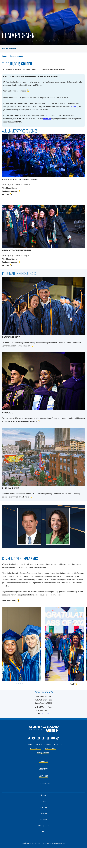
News (43, 795)
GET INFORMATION (43, 783)
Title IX (43, 831)
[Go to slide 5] (21, 683)
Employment (43, 825)
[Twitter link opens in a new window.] (28, 736)
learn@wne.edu (43, 753)
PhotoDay (74, 106)
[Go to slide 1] (12, 683)
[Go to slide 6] (23, 683)
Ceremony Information (20, 346)
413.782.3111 (50, 749)
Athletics (43, 819)
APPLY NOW (43, 769)
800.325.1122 (35, 749)
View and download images (14, 91)
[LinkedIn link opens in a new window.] (43, 736)
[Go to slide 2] (15, 683)
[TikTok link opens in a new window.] (57, 736)
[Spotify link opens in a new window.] (48, 736)
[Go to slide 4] (19, 683)
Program (5, 194)
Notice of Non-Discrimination (56, 843)
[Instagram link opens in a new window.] (38, 736)
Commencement (16, 56)
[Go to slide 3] (17, 683)
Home (4, 56)
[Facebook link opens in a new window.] (33, 736)
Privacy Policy (36, 843)
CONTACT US (43, 761)
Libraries (43, 813)
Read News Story (9, 600)
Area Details (24, 497)
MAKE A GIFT (43, 776)
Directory (43, 807)
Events (43, 801)
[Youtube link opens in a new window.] (52, 736)
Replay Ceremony (9, 191)
